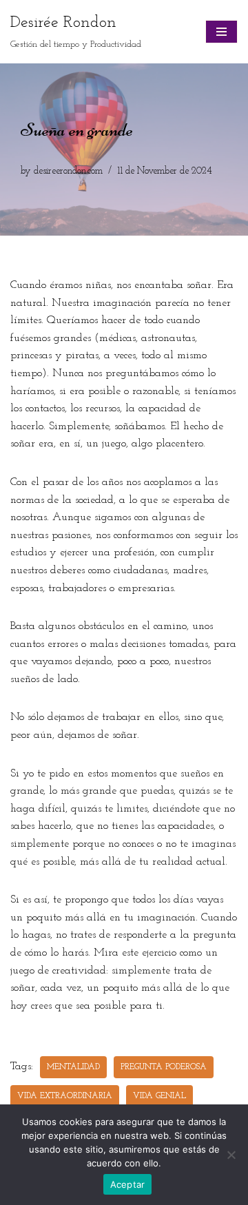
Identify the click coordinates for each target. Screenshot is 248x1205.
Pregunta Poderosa (164, 1067)
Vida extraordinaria (64, 1096)
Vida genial (159, 1096)
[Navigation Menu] (221, 31)
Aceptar (127, 1184)
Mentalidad (73, 1067)
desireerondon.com (68, 171)
